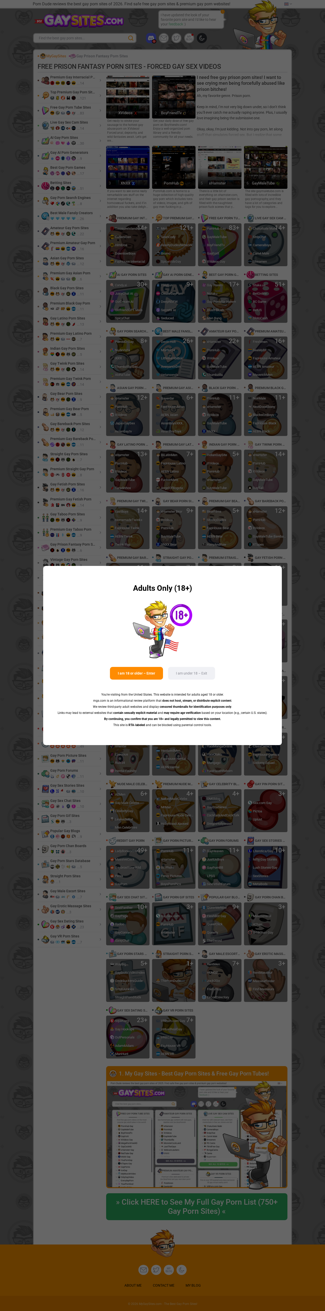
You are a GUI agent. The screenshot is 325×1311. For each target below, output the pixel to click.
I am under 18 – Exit (191, 673)
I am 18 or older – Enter (136, 673)
